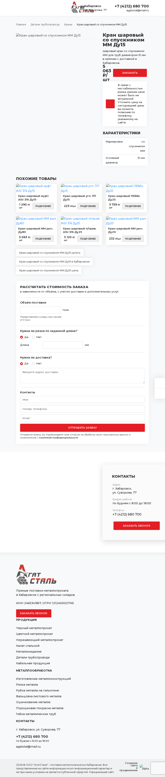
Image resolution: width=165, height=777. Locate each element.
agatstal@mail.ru (137, 10)
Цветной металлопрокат (34, 634)
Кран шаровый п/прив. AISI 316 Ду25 (79, 230)
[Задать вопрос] (160, 383)
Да (26, 337)
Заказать (130, 72)
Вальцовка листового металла (38, 696)
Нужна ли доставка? (36, 357)
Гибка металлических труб (36, 714)
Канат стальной (27, 646)
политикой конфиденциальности (58, 437)
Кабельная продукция (33, 663)
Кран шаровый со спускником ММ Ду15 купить (49, 252)
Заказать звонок (137, 525)
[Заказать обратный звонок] (160, 393)
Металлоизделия (28, 651)
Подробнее (43, 206)
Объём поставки (33, 302)
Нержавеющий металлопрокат (39, 640)
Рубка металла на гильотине (37, 690)
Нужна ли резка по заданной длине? (48, 331)
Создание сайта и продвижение (129, 767)
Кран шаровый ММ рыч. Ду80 (35, 230)
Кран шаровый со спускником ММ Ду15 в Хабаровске (54, 261)
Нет (39, 337)
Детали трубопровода (33, 657)
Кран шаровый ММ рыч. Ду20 (125, 230)
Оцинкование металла (33, 702)
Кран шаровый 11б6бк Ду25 (124, 197)
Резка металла (27, 684)
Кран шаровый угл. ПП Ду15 (79, 197)
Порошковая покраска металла (39, 708)
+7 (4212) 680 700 (132, 6)
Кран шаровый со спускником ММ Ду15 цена (48, 270)
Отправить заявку (82, 427)
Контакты (27, 392)
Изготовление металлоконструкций (43, 679)
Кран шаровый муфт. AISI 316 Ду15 (33, 197)
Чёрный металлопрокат (34, 628)
